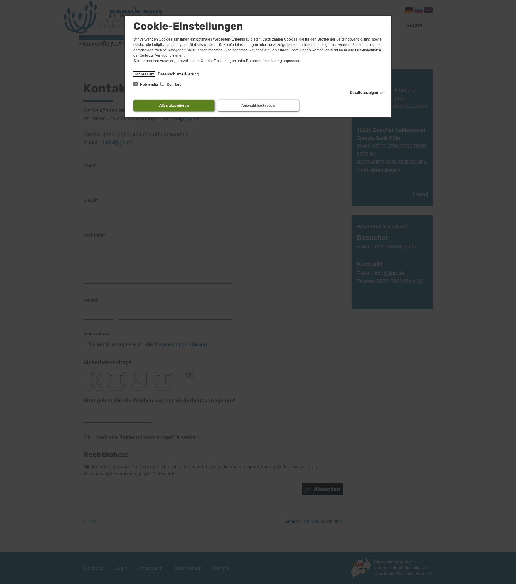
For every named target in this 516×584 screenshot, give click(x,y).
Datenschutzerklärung (178, 74)
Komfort (173, 84)
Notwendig (149, 84)
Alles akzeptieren (174, 105)
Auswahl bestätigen (258, 105)
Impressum (144, 74)
